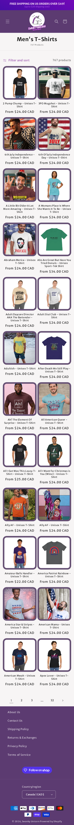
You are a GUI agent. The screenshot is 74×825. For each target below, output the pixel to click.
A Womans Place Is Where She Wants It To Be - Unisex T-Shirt (54, 208)
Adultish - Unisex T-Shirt (20, 368)
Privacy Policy (17, 746)
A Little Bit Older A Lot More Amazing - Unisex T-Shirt (19, 208)
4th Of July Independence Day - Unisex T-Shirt (54, 156)
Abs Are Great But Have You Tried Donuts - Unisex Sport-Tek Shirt (54, 263)
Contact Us (15, 720)
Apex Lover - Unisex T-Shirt (54, 677)
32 (52, 700)
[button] (7, 21)
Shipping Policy (18, 729)
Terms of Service (19, 755)
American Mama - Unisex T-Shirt (54, 626)
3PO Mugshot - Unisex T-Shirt (54, 105)
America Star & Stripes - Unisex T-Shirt (20, 626)
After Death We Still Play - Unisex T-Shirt (54, 370)
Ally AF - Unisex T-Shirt (20, 525)
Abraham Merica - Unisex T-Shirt (20, 261)
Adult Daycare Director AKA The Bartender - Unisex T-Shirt (20, 317)
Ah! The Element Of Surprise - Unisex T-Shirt (19, 421)
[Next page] (62, 700)
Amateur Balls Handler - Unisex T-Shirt (20, 575)
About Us (14, 712)
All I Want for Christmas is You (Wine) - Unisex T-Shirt (54, 474)
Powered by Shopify (51, 821)
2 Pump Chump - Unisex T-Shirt (19, 105)
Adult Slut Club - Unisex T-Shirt (54, 316)
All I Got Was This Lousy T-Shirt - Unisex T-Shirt (19, 472)
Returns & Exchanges (22, 737)
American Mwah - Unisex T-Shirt (19, 677)
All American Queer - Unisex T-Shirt (54, 421)
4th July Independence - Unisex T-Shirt (20, 156)
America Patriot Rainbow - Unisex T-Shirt (54, 575)
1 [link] (11, 700)
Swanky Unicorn (31, 821)
